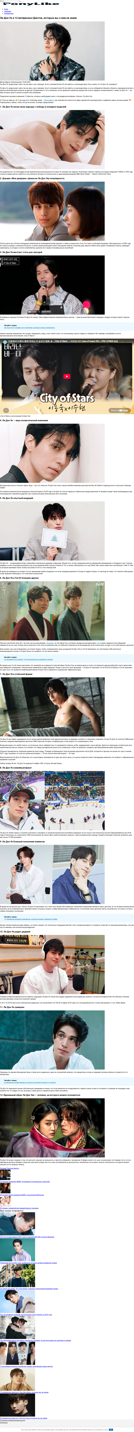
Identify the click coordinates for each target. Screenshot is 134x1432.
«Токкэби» (50, 643)
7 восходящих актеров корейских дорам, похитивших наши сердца (26, 1366)
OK (111, 1429)
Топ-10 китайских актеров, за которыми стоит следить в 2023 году (26, 1315)
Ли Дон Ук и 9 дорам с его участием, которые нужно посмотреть (29, 328)
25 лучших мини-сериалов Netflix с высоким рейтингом (22, 1195)
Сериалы (7, 11)
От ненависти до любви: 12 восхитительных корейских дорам (28, 659)
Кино (6, 9)
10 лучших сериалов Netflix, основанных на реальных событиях (25, 1182)
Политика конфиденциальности (12, 1420)
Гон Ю (99, 643)
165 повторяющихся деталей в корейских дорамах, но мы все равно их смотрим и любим (35, 1340)
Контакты (4, 1423)
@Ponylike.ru (49, 100)
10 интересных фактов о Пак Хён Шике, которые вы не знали (24, 1392)
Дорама (3, 1168)
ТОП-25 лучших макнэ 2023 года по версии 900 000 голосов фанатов (27, 1237)
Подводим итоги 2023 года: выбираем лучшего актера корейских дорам (28, 1263)
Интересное (9, 13)
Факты (16, 1168)
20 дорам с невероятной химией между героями (19, 1208)
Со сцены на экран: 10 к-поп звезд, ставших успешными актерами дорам (29, 1289)
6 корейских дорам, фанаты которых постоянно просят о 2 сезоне (30, 1083)
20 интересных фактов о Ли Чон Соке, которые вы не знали (23, 1418)
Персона (10, 1168)
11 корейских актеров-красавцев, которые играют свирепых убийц (30, 919)
